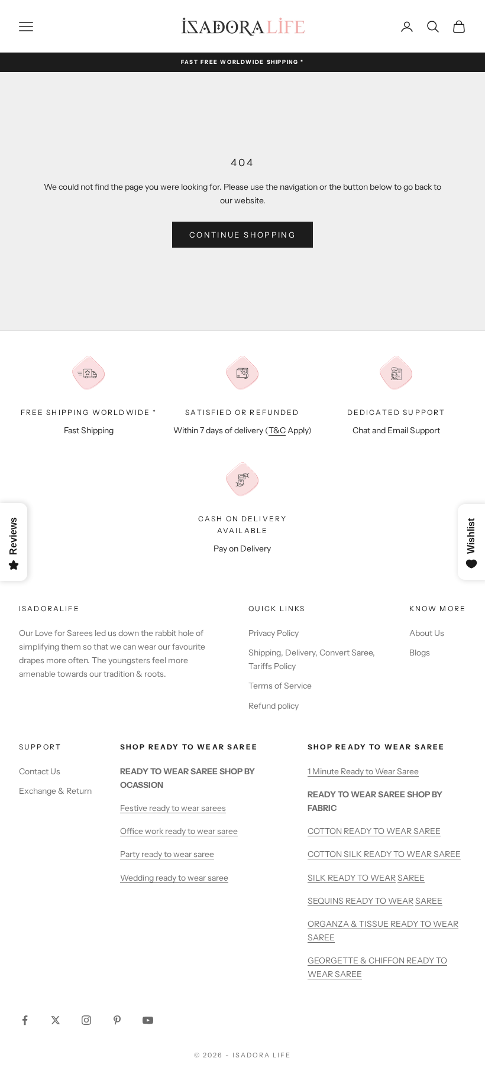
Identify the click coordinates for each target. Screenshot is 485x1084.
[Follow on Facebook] (25, 1020)
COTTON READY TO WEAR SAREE (374, 831)
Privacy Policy (273, 633)
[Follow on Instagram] (86, 1020)
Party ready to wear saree (167, 854)
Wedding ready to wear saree (174, 877)
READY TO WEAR (362, 877)
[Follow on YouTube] (148, 1020)
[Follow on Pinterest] (117, 1020)
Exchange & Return (55, 791)
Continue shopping (242, 234)
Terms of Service (280, 685)
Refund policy (273, 705)
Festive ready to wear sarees (173, 808)
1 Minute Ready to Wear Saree (363, 771)
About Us (426, 633)
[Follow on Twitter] (56, 1020)
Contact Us (39, 771)
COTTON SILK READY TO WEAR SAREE (384, 854)
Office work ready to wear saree (179, 831)
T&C (277, 430)
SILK (318, 877)
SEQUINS (326, 900)
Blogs (419, 652)
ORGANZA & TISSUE (349, 924)
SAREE (411, 877)
